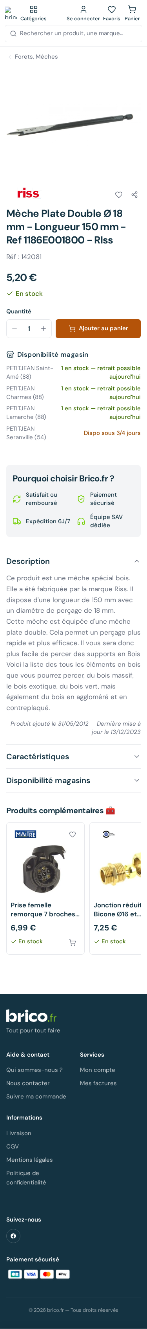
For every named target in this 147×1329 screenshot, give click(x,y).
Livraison (18, 1133)
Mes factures (98, 1083)
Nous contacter (28, 1083)
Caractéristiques (37, 756)
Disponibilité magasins (48, 780)
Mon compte (97, 1070)
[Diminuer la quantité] (14, 328)
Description (28, 561)
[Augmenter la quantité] (43, 328)
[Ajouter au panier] (72, 942)
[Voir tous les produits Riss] (28, 193)
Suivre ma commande (36, 1096)
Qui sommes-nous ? (34, 1070)
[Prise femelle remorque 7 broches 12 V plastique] (45, 888)
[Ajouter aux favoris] (119, 194)
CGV (12, 1146)
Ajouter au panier (103, 328)
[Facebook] (13, 1236)
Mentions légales (29, 1160)
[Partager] (134, 194)
